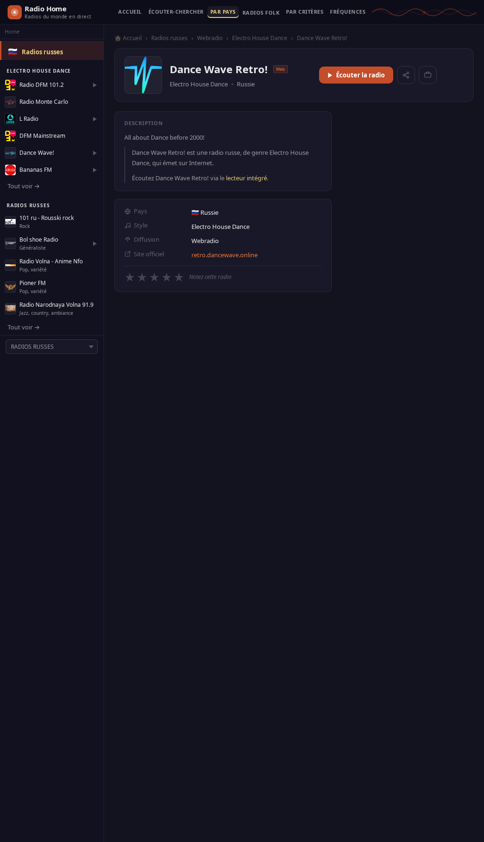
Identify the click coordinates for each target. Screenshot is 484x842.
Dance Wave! (36, 153)
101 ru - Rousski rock (46, 218)
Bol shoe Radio (38, 240)
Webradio (210, 38)
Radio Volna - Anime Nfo (51, 261)
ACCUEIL (130, 12)
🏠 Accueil (128, 38)
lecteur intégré (246, 178)
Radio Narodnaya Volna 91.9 (56, 305)
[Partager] (406, 75)
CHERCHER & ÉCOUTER (176, 12)
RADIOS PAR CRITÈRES (304, 12)
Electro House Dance (259, 38)
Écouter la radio (360, 75)
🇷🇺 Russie (204, 212)
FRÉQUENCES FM (347, 12)
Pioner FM (32, 283)
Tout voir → (24, 186)
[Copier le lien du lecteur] (428, 75)
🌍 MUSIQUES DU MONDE (261, 15)
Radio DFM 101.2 (41, 85)
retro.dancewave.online (224, 255)
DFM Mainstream (42, 136)
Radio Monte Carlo (43, 102)
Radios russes (42, 52)
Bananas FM (35, 170)
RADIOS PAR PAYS (223, 12)
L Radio (28, 119)
